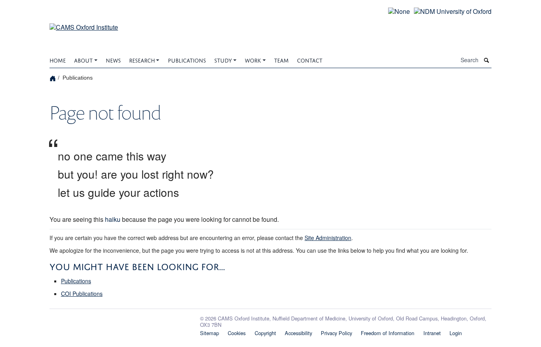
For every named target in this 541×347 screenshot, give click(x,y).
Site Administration (328, 238)
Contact (309, 59)
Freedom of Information (387, 333)
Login (456, 333)
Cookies (237, 333)
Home (58, 59)
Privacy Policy (336, 333)
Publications (187, 59)
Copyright (265, 333)
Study (223, 59)
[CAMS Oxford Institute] (84, 22)
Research (142, 59)
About (83, 59)
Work (253, 59)
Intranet (432, 333)
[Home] (54, 78)
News (113, 59)
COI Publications (82, 293)
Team (281, 59)
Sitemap (209, 333)
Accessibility (298, 333)
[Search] (486, 60)
